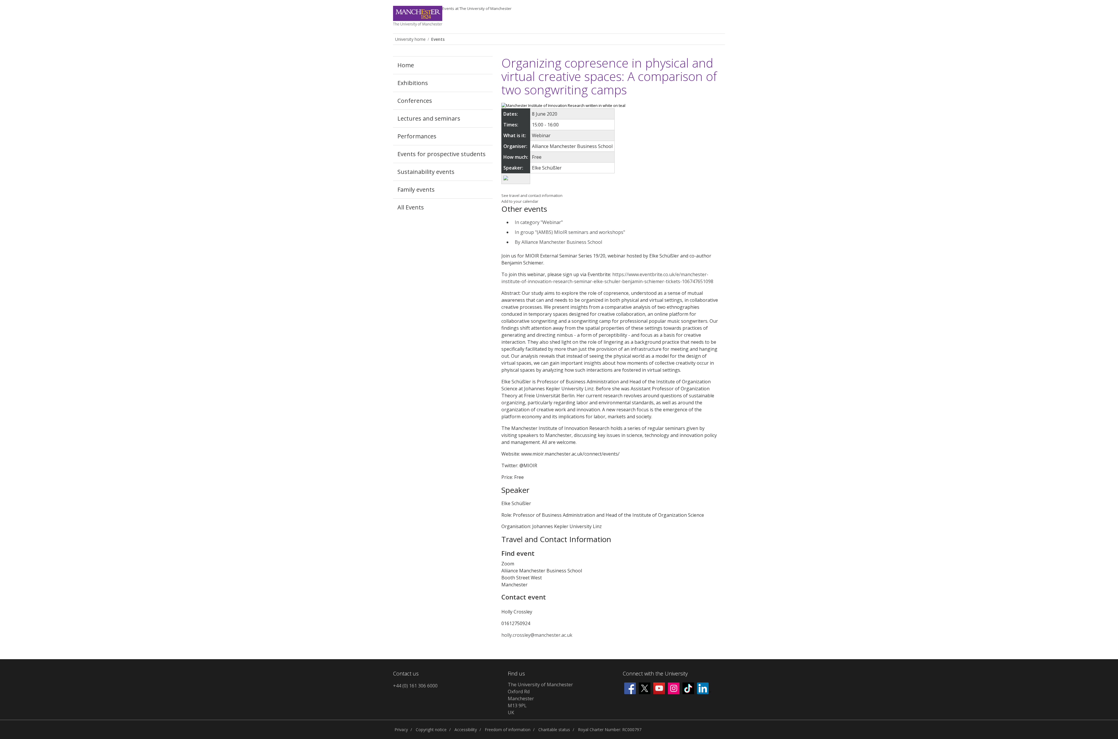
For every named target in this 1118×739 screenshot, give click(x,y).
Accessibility (465, 729)
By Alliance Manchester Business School (558, 242)
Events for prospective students (441, 154)
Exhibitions (412, 83)
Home (405, 65)
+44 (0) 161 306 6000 (415, 685)
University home (410, 39)
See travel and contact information (531, 195)
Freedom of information (507, 729)
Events (477, 8)
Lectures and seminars (428, 118)
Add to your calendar (519, 201)
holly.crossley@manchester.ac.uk (536, 635)
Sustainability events (425, 172)
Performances (416, 136)
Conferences (414, 101)
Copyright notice (431, 729)
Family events (416, 189)
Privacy (401, 729)
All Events (410, 207)
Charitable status (554, 729)
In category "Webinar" (539, 222)
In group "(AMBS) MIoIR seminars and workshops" (570, 232)
